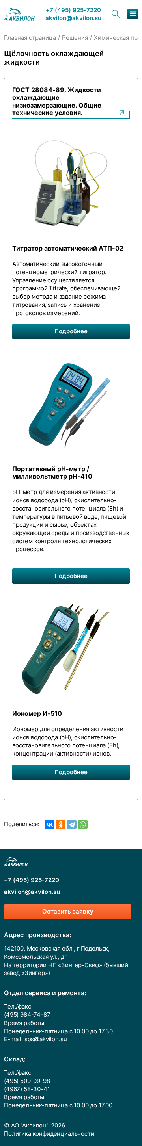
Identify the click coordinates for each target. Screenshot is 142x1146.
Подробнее (71, 331)
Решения (75, 37)
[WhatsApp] (83, 824)
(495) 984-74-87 (27, 1014)
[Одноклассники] (60, 824)
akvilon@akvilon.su (73, 18)
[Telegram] (72, 824)
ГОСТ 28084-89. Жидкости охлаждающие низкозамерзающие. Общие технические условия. (56, 101)
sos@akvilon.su (45, 1039)
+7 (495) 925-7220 (73, 10)
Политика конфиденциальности (49, 1133)
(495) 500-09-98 (27, 1081)
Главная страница (30, 37)
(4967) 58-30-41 (27, 1089)
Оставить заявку (67, 911)
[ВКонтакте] (49, 824)
